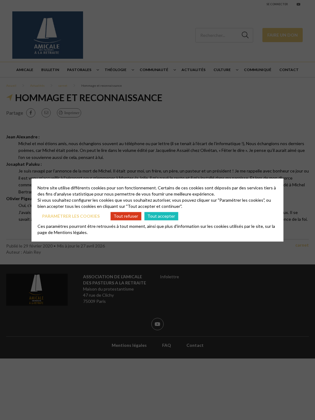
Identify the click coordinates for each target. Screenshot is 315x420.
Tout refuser (126, 216)
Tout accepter (161, 216)
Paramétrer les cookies (71, 216)
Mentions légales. (71, 232)
